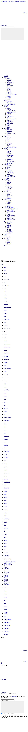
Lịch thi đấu (9, 163)
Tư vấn (8, 135)
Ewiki (8, 178)
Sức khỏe (9, 97)
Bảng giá (9, 229)
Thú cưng (9, 243)
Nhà (4, 531)
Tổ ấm (8, 194)
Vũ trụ (8, 214)
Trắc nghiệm (9, 171)
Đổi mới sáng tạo (11, 211)
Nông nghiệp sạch (11, 104)
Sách (8, 145)
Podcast (5, 613)
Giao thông (9, 101)
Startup (8, 127)
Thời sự (8, 78)
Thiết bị (8, 217)
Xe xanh (9, 230)
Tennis (8, 152)
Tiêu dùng (9, 198)
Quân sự (9, 113)
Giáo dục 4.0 (10, 175)
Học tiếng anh (10, 172)
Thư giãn (6, 238)
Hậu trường (9, 156)
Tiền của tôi (9, 121)
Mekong (9, 102)
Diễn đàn (9, 226)
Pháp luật (9, 92)
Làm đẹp (9, 144)
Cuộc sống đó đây (11, 112)
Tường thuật (9, 159)
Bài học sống (10, 195)
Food (8, 81)
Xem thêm (6, 319)
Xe (4, 221)
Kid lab (8, 98)
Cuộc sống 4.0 (10, 82)
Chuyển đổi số (10, 210)
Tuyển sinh (9, 170)
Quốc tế (8, 124)
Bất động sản (7, 128)
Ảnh (8, 157)
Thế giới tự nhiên (11, 215)
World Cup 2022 (10, 162)
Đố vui (8, 241)
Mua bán (9, 233)
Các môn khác (10, 155)
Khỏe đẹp (9, 184)
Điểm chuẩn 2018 (11, 176)
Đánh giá (9, 225)
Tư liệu (8, 108)
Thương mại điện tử (11, 119)
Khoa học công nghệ (11, 94)
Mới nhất (25, 12)
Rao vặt (6, 631)
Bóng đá (9, 151)
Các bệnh (9, 182)
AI (7, 213)
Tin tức (8, 180)
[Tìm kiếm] (12, 34)
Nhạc (8, 141)
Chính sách (9, 129)
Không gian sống (11, 133)
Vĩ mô (8, 125)
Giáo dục (9, 96)
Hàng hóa (9, 120)
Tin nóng (6, 628)
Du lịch (8, 88)
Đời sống (6, 191)
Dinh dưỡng (9, 187)
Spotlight (6, 612)
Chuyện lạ (9, 242)
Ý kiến (5, 234)
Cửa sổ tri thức (10, 218)
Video (5, 77)
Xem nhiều (7, 625)
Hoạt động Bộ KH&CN (12, 208)
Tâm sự (5, 235)
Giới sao (9, 137)
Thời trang (9, 143)
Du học (8, 174)
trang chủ (14, 696)
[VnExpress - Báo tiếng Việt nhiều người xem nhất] (13, 1)
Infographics (7, 619)
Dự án (8, 132)
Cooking (9, 196)
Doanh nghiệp (10, 116)
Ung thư (9, 188)
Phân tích (9, 109)
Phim (8, 140)
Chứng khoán (10, 123)
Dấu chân (9, 202)
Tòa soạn (25, 650)
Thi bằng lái (9, 231)
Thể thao (9, 89)
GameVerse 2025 (11, 219)
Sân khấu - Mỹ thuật (11, 147)
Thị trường (9, 131)
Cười (8, 239)
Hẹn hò (8, 237)
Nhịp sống (9, 80)
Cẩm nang (9, 206)
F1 (7, 160)
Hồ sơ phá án (10, 166)
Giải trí (8, 86)
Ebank (8, 117)
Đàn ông (9, 186)
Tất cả (5, 245)
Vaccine (8, 190)
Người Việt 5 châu (11, 110)
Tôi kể (8, 84)
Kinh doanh (9, 93)
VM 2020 (9, 153)
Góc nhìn (6, 105)
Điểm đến (9, 200)
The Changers (10, 85)
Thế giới (9, 90)
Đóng (2, 264)
